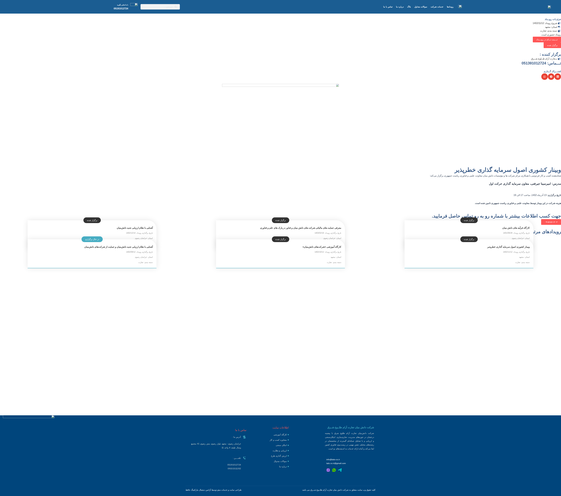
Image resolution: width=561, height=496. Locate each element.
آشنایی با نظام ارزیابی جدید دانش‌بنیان (135, 228)
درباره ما (400, 7)
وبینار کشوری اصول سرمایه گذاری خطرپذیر (508, 247)
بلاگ (409, 7)
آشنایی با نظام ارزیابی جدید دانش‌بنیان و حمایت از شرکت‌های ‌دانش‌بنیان (118, 247)
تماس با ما (388, 7)
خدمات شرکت (437, 7)
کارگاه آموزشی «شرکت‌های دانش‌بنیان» (322, 247)
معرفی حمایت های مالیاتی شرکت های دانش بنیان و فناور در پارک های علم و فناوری (300, 228)
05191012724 (121, 8)
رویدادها (450, 7)
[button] (552, 45)
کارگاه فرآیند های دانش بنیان (516, 228)
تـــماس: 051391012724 (541, 63)
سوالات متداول (420, 7)
